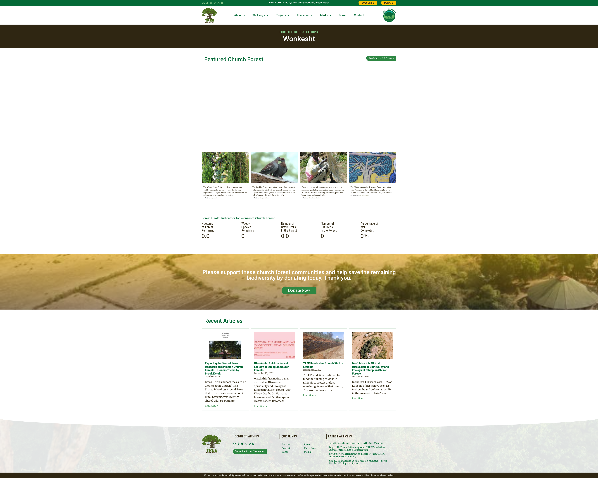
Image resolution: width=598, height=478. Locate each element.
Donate (286, 444)
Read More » (211, 405)
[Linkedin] (222, 3)
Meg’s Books (310, 448)
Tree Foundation (314, 198)
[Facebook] (211, 3)
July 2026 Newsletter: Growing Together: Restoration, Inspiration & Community (357, 455)
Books (342, 15)
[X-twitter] (215, 3)
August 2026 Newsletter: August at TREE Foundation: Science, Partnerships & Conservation (357, 448)
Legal (285, 451)
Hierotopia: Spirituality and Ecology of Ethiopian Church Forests (271, 367)
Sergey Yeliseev (265, 198)
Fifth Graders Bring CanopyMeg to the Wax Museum (356, 443)
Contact (359, 15)
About (238, 15)
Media (324, 15)
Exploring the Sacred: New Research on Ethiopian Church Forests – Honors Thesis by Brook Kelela (224, 368)
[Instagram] (218, 3)
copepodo (214, 198)
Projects (281, 15)
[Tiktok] (207, 3)
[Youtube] (203, 3)
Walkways (258, 15)
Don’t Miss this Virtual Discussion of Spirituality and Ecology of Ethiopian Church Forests (370, 368)
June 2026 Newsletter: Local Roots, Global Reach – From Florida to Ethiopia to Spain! (358, 462)
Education (303, 15)
